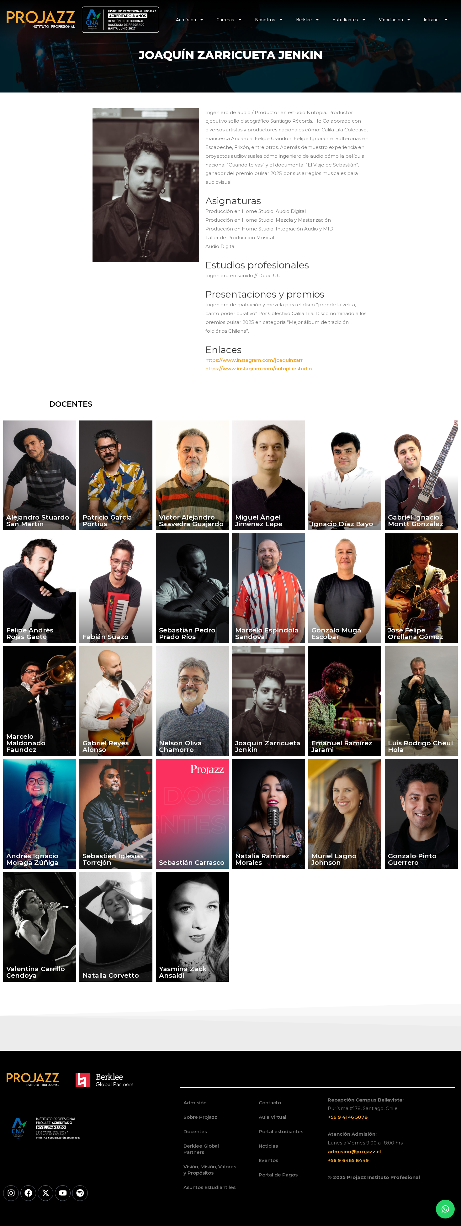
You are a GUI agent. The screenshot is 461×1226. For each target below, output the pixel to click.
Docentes (195, 1131)
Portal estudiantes (281, 1131)
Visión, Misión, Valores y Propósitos (209, 1170)
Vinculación (391, 19)
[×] (445, 1209)
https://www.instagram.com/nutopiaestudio (258, 369)
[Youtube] (63, 1193)
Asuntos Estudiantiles (209, 1187)
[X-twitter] (45, 1193)
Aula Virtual (272, 1117)
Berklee (304, 19)
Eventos (268, 1160)
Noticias (268, 1146)
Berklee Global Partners (201, 1149)
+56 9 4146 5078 (348, 1117)
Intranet (432, 19)
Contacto (270, 1103)
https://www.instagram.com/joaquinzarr (254, 360)
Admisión (186, 19)
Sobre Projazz (200, 1117)
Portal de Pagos (278, 1175)
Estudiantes (345, 19)
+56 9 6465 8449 (348, 1160)
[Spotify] (80, 1193)
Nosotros (265, 19)
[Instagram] (11, 1193)
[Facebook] (28, 1193)
